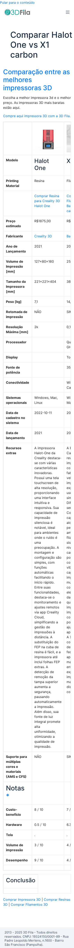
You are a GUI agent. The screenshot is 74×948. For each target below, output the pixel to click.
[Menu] (67, 12)
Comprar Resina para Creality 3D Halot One (47, 201)
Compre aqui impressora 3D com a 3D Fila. (37, 116)
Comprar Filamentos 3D (29, 904)
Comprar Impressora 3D (22, 899)
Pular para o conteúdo (17, 2)
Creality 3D (43, 236)
